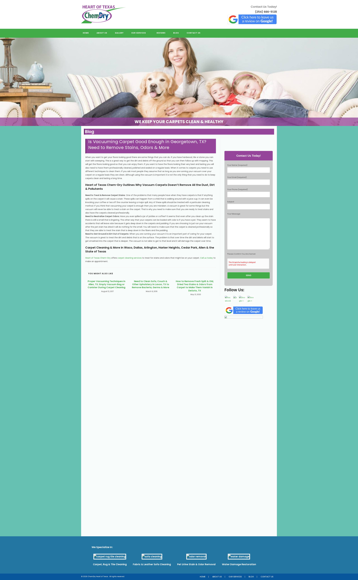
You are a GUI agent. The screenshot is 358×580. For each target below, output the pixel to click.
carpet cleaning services (130, 257)
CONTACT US (267, 576)
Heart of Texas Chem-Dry (98, 257)
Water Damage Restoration (239, 564)
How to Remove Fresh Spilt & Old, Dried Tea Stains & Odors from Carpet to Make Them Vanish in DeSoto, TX (195, 286)
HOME (202, 576)
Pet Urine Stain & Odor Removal (196, 564)
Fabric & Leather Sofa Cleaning (152, 564)
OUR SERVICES (235, 576)
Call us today (206, 257)
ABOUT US (217, 576)
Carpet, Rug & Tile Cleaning (110, 564)
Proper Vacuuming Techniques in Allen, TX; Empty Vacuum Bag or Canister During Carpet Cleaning (106, 284)
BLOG (251, 576)
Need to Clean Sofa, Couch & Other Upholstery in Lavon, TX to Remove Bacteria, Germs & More (150, 284)
